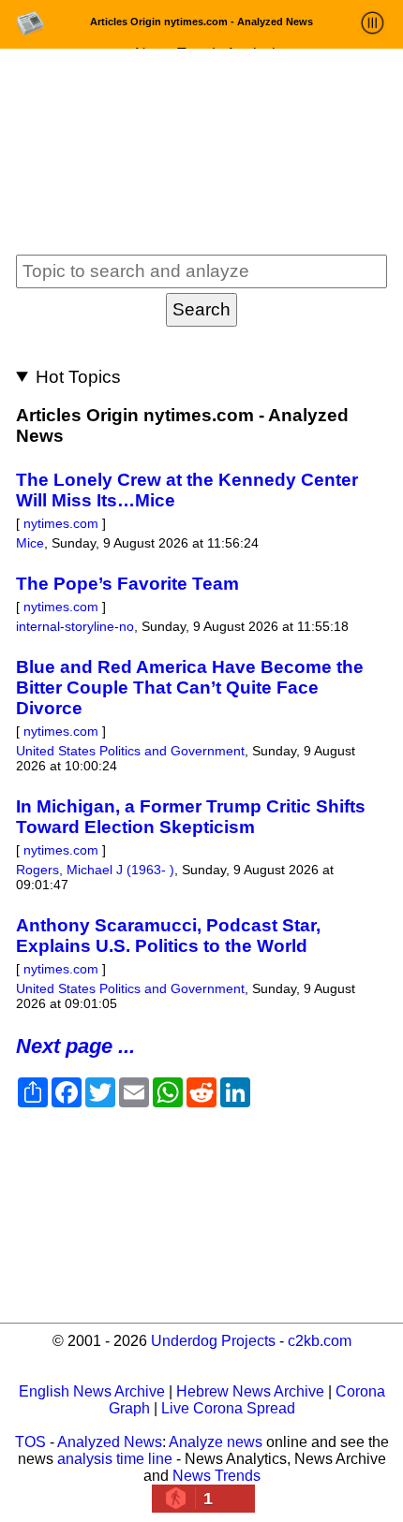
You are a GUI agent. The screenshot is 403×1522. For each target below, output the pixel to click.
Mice (30, 542)
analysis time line (114, 1459)
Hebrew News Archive (250, 1391)
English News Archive (92, 1391)
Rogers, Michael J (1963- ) (95, 869)
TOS (30, 1442)
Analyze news (215, 1442)
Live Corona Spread (228, 1408)
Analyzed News (109, 1442)
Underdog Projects (213, 1341)
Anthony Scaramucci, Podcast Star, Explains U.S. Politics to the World (168, 935)
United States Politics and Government (130, 750)
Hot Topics (78, 377)
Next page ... (75, 1046)
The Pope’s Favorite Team (127, 583)
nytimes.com (60, 523)
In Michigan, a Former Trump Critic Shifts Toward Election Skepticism (191, 817)
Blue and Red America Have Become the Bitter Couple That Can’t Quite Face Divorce (190, 687)
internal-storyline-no (75, 626)
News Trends (216, 1476)
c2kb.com (319, 1341)
